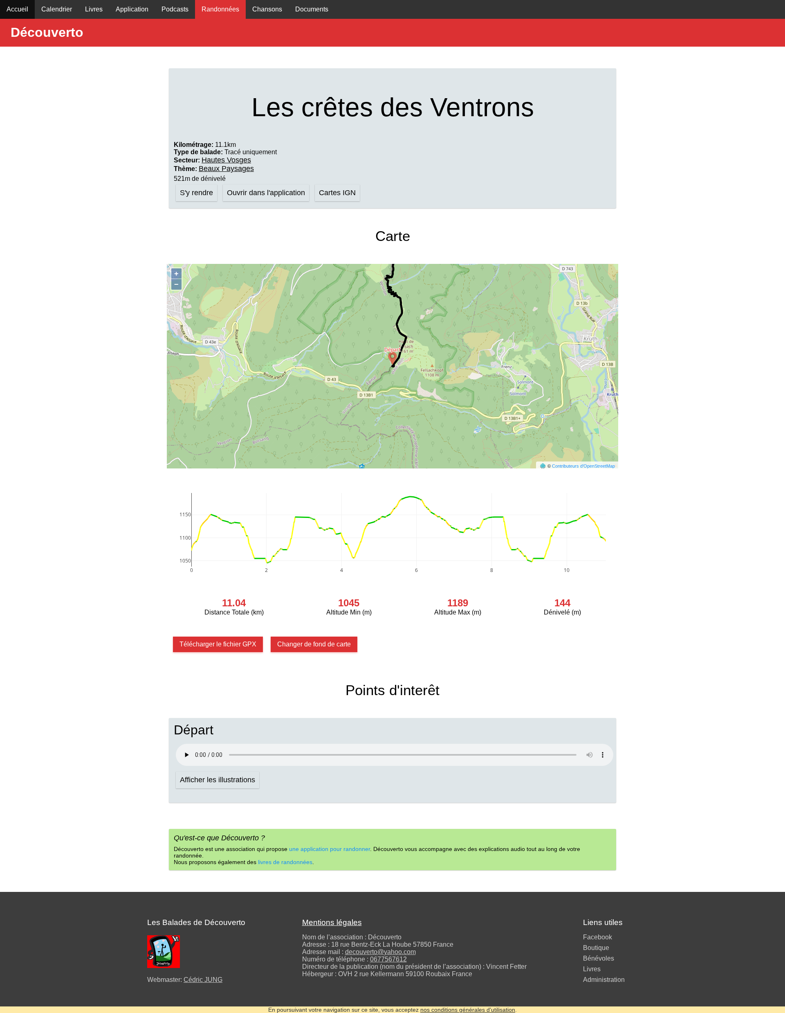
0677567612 (388, 959)
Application (132, 9)
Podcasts (174, 9)
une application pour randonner (329, 849)
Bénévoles (598, 958)
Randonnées (220, 9)
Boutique (596, 947)
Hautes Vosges (226, 160)
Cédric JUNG (203, 979)
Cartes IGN (337, 193)
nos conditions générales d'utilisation (467, 1009)
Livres (94, 9)
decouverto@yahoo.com (380, 951)
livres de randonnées (285, 862)
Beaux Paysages (226, 168)
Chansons (267, 9)
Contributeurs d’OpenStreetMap (583, 466)
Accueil (17, 9)
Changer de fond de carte (314, 644)
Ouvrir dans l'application (266, 193)
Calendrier (56, 9)
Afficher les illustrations (217, 780)
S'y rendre (196, 193)
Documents (311, 9)
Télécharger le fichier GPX (217, 644)
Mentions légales (332, 922)
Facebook (597, 937)
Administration (604, 979)
